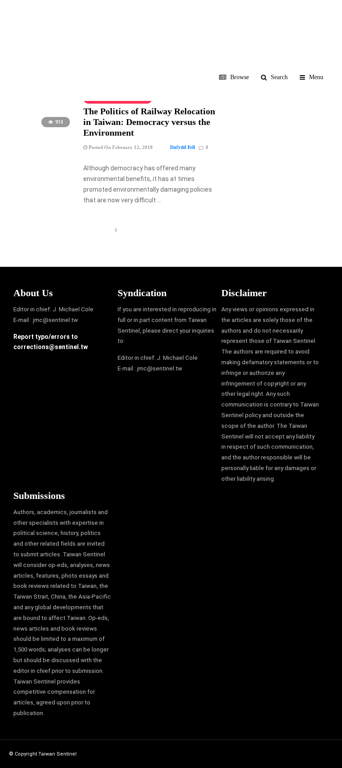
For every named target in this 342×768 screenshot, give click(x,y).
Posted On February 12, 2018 (120, 147)
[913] (44, 131)
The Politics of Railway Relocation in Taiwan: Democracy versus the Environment (149, 121)
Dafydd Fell (182, 147)
